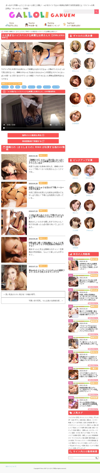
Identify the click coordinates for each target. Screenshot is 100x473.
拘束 (74, 430)
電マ (94, 422)
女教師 (75, 435)
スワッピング (81, 448)
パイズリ (94, 420)
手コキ (96, 417)
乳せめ (72, 445)
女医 (74, 448)
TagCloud (74, 24)
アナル (93, 433)
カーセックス (79, 443)
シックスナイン (82, 425)
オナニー (73, 425)
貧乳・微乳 (81, 435)
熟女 (74, 428)
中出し (91, 417)
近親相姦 (93, 440)
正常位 (18, 87)
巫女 (87, 445)
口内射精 (89, 422)
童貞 (85, 443)
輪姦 (93, 438)
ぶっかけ (89, 435)
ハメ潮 (87, 440)
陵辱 (82, 428)
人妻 (84, 422)
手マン (77, 420)
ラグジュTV (47, 87)
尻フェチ (84, 433)
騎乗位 (24, 87)
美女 (12, 87)
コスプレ (92, 430)
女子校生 (79, 422)
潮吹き (89, 420)
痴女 (88, 433)
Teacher (33, 24)
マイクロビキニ (77, 438)
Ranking (54, 24)
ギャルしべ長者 (80, 445)
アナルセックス (80, 440)
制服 (69, 422)
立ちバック (32, 87)
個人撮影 (85, 438)
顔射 (81, 420)
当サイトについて (11, 466)
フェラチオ (5, 87)
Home (13, 24)
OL (97, 433)
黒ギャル (90, 425)
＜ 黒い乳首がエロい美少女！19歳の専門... (18, 294)
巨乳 (77, 417)
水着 (93, 428)
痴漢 (90, 438)
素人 (84, 420)
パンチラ (92, 445)
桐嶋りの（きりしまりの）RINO (11, 83)
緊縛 (73, 443)
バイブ (70, 435)
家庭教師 (95, 435)
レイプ (79, 428)
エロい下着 (56, 87)
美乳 (86, 428)
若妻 (89, 428)
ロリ (69, 438)
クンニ (39, 87)
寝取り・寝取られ (82, 430)
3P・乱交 (71, 420)
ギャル (82, 417)
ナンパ (74, 422)
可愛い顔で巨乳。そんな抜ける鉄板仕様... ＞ (47, 301)
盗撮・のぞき (76, 433)
